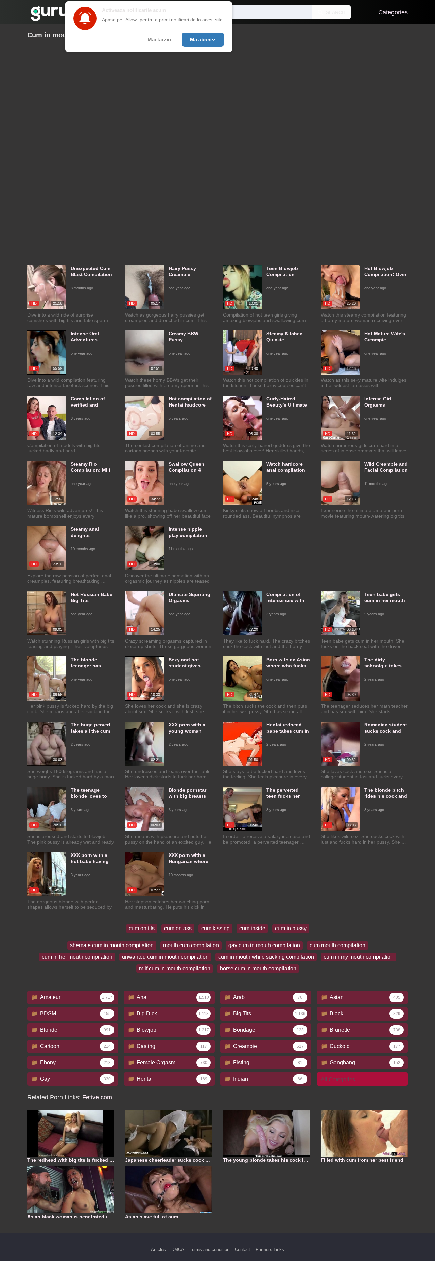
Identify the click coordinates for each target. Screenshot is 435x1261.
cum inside (252, 928)
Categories (393, 12)
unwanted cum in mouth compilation (165, 957)
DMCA (177, 1249)
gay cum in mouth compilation (264, 945)
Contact (242, 1249)
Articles (158, 1249)
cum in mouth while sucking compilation (266, 957)
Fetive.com (97, 1097)
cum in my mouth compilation (359, 957)
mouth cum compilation (191, 945)
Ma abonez (203, 39)
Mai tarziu (159, 39)
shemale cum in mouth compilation (112, 945)
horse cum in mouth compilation (258, 968)
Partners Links (270, 1249)
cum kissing (215, 928)
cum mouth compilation (337, 945)
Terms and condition (209, 1249)
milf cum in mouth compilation (174, 968)
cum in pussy (291, 928)
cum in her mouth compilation (77, 957)
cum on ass (178, 928)
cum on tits (142, 928)
